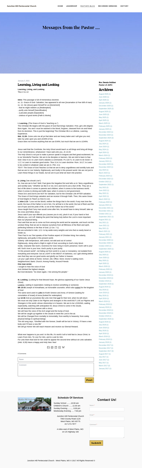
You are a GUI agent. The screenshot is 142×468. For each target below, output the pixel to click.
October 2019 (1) (105, 281)
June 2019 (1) (104, 293)
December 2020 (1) (106, 240)
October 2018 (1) (105, 316)
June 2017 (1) (104, 360)
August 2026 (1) (105, 94)
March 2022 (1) (104, 199)
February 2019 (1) (105, 304)
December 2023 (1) (106, 164)
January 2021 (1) (105, 237)
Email (91, 415)
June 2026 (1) (104, 97)
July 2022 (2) (103, 187)
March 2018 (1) (104, 336)
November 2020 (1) (106, 243)
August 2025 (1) (105, 111)
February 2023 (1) (105, 176)
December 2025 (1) (106, 106)
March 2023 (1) (104, 173)
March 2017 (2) (104, 366)
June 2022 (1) (104, 190)
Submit (96, 443)
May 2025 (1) (104, 117)
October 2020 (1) (105, 246)
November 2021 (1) (106, 211)
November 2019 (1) (106, 278)
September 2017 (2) (106, 351)
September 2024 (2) (106, 138)
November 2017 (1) (106, 348)
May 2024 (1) (104, 149)
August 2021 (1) (105, 219)
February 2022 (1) (105, 202)
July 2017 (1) (103, 357)
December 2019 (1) (106, 275)
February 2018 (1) (105, 339)
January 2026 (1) (105, 103)
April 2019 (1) (104, 298)
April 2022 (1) (104, 196)
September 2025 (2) (106, 109)
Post (89, 380)
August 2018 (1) (105, 322)
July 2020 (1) (103, 255)
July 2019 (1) (103, 290)
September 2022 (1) (106, 184)
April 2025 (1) (104, 120)
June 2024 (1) (104, 146)
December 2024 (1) (106, 132)
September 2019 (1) (106, 284)
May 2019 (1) (104, 295)
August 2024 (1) (105, 141)
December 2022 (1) (106, 179)
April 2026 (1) (104, 100)
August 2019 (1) (105, 287)
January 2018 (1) (105, 342)
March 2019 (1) (104, 301)
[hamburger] (38, 6)
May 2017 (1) (104, 363)
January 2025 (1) (105, 129)
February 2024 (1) (105, 158)
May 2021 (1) (104, 228)
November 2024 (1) (106, 135)
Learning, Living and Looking (38, 84)
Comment (93, 424)
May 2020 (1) (104, 260)
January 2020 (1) (105, 272)
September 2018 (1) (106, 319)
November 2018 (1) (106, 313)
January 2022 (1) (105, 205)
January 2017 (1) (105, 368)
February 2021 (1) (105, 234)
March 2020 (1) (104, 266)
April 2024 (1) (104, 152)
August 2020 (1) (105, 252)
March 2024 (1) (104, 155)
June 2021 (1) (104, 225)
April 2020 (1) (104, 263)
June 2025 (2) (104, 114)
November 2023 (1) (106, 167)
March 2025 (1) (104, 123)
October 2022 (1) (105, 182)
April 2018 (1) (104, 333)
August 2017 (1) (105, 354)
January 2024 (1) (105, 161)
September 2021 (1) (106, 217)
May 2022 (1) (104, 193)
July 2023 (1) (103, 170)
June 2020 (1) (104, 257)
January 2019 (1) (105, 307)
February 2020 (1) (105, 269)
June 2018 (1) (104, 328)
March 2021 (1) (104, 231)
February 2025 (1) (105, 126)
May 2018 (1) (104, 330)
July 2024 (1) (103, 144)
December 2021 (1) (106, 208)
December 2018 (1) (106, 310)
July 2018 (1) (103, 325)
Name (92, 405)
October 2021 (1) (105, 214)
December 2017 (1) (106, 345)
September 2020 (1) (106, 249)
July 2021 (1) (103, 222)
